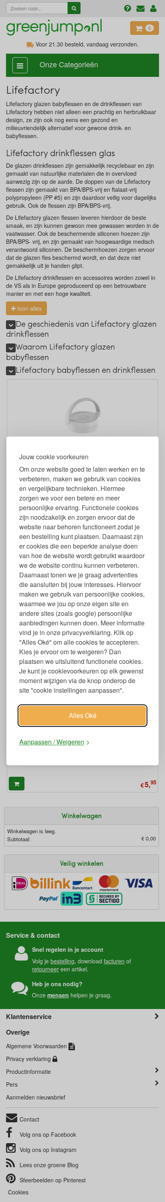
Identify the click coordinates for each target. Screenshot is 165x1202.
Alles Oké (83, 715)
